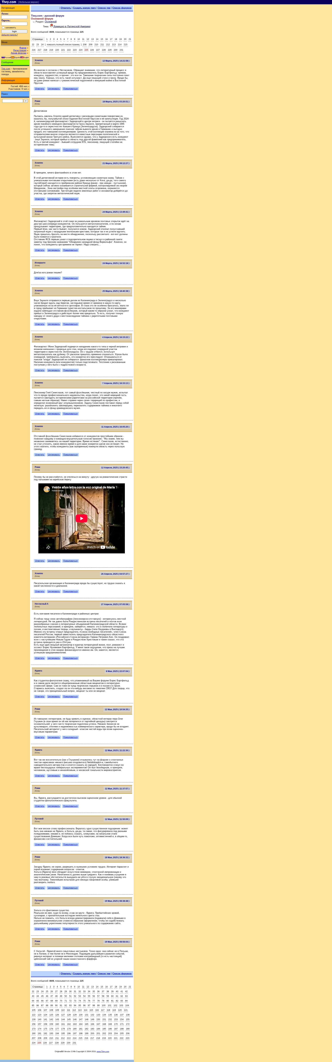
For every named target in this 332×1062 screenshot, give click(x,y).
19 (120, 39)
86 (37, 1005)
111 (68, 1010)
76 (89, 1001)
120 (120, 1010)
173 (33, 1029)
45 (42, 996)
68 (51, 1001)
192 (45, 1033)
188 (122, 1029)
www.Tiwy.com (103, 1051)
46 (47, 996)
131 (86, 1015)
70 (61, 1001)
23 (37, 44)
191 (39, 1033)
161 (63, 1024)
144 (63, 1019)
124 (45, 1015)
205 (122, 1033)
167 (98, 1024)
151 (104, 1019)
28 (61, 991)
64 (33, 1001)
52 (75, 996)
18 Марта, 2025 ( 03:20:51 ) (116, 101)
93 (70, 1005)
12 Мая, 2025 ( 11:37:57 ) (117, 788)
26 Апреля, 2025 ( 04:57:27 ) (115, 574)
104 (127, 1005)
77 (94, 1001)
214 (120, 44)
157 (39, 1024)
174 (39, 1029)
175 (45, 1029)
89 (51, 1005)
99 (98, 1005)
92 (65, 1005)
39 (112, 991)
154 (122, 1019)
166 (92, 1024)
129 (75, 1015)
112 (74, 1010)
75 (84, 1001)
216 (33, 50)
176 (51, 1029)
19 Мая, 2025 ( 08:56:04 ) (117, 942)
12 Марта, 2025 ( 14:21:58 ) (116, 61)
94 (75, 1005)
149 (92, 1019)
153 (116, 1019)
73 (75, 1001)
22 (33, 44)
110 (63, 1010)
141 (45, 1019)
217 (39, 50)
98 (94, 1005)
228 (104, 50)
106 (39, 1010)
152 (110, 1019)
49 (61, 996)
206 (128, 1033)
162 (69, 1024)
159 (51, 1024)
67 (47, 1001)
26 (51, 991)
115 (91, 1010)
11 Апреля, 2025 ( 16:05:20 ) (115, 427)
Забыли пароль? (9, 35)
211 (102, 44)
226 (92, 50)
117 (102, 1010)
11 (83, 39)
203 (110, 1033)
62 (122, 996)
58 (103, 996)
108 (51, 1010)
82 (117, 1001)
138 (128, 1015)
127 (63, 1015)
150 (98, 1019)
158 (45, 1024)
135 (110, 1015)
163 (75, 1024)
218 (45, 50)
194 (57, 1033)
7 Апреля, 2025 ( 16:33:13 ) (115, 383)
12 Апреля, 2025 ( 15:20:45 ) (115, 467)
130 (80, 1015)
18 (116, 39)
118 (108, 1010)
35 (94, 991)
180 (75, 1029)
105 (33, 1010)
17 (111, 39)
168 (104, 1024)
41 (122, 991)
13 (92, 39)
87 (42, 1005)
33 (84, 991)
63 (126, 996)
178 (63, 1029)
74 (80, 1001)
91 (61, 1005)
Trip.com (5, 68)
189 (128, 1029)
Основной (51, 21)
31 (75, 991)
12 (88, 39)
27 (56, 991)
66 (42, 1001)
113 (80, 1010)
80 (108, 1001)
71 (65, 1001)
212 (108, 44)
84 (126, 1001)
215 (125, 44)
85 (33, 1005)
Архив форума (18, 53)
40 (117, 991)
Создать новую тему (84, 8)
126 (57, 1015)
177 (57, 1029)
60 (112, 996)
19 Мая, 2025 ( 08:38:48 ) (117, 901)
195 (63, 1033)
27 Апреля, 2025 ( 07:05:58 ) (115, 604)
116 (97, 1010)
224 (80, 50)
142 (51, 1019)
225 (86, 50)
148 (86, 1019)
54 (84, 996)
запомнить (10, 27)
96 (84, 1005)
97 (89, 1005)
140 (39, 1019)
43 (33, 996)
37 (103, 991)
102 (115, 1005)
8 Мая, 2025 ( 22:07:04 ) (117, 671)
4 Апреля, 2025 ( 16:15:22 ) (115, 337)
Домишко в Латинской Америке (71, 26)
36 (98, 991)
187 (116, 1029)
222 (69, 50)
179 (69, 1029)
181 (80, 1029)
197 (75, 1033)
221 (63, 50)
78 (98, 1001)
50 (65, 996)
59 (108, 996)
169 (110, 1024)
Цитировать (54, 88)
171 (122, 1024)
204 (116, 1033)
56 (94, 996)
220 (57, 50)
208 (84, 44)
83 (122, 1001)
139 (33, 1019)
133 (98, 1015)
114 (85, 1010)
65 (37, 1001)
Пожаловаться (70, 88)
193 (51, 1033)
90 (56, 1005)
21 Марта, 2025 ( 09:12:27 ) (116, 163)
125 (51, 1015)
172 (128, 1024)
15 (102, 39)
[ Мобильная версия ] (28, 2)
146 (75, 1019)
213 (114, 44)
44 (37, 996)
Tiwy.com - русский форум (47, 15)
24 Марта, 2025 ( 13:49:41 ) (116, 212)
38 (108, 991)
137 (122, 1015)
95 (80, 1005)
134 (104, 1015)
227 (98, 50)
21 (130, 39)
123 (39, 1015)
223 (75, 50)
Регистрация (19, 50)
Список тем (104, 8)
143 (57, 1019)
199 (86, 1033)
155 (128, 1019)
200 (92, 1033)
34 (89, 991)
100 (103, 1005)
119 (114, 1010)
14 (97, 39)
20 (125, 39)
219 (51, 50)
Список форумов (122, 8)
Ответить (66, 8)
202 (104, 1033)
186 (110, 1029)
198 (80, 1033)
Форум (22, 48)
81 (112, 1001)
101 (109, 1005)
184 (98, 1029)
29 (65, 991)
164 (80, 1024)
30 (70, 991)
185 (104, 1029)
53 (80, 996)
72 (70, 1001)
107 (45, 1010)
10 (78, 39)
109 (57, 1010)
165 (86, 1024)
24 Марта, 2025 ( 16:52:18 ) (116, 263)
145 (69, 1019)
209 (90, 44)
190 (33, 1033)
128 (69, 1015)
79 (103, 1001)
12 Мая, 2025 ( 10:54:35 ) (117, 709)
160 (57, 1024)
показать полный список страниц (63, 44)
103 (121, 1005)
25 (47, 991)
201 (98, 1033)
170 (116, 1024)
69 (56, 1001)
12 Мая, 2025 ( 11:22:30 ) (117, 750)
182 (86, 1029)
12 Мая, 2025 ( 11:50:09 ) (117, 819)
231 (121, 50)
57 (98, 996)
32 (80, 991)
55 (89, 996)
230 (115, 50)
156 (33, 1024)
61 (117, 996)
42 (126, 991)
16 (106, 39)
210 (96, 44)
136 (116, 1015)
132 (92, 1015)
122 (33, 1015)
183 (92, 1029)
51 (70, 996)
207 (33, 1038)
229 (110, 50)
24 (42, 44)
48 (56, 996)
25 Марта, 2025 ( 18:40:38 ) (116, 291)
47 (51, 996)
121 (126, 1010)
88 (47, 1005)
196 (69, 1033)
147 (80, 1019)
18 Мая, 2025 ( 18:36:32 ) (117, 857)
